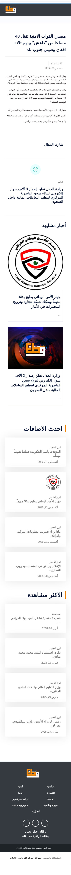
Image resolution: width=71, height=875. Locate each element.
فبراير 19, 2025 (50, 662)
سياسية (56, 613)
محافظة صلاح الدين (19, 83)
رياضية (50, 799)
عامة (20, 792)
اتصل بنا (36, 811)
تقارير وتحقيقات (20, 805)
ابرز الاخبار (55, 447)
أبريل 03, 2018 (50, 628)
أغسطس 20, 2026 (48, 576)
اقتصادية (51, 792)
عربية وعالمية (51, 805)
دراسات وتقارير (20, 799)
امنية (20, 786)
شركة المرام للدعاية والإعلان (25, 857)
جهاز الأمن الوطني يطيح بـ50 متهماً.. (38, 501)
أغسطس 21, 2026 (48, 461)
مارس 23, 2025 (50, 697)
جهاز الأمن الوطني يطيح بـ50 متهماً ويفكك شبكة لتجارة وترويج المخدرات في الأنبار (36, 301)
